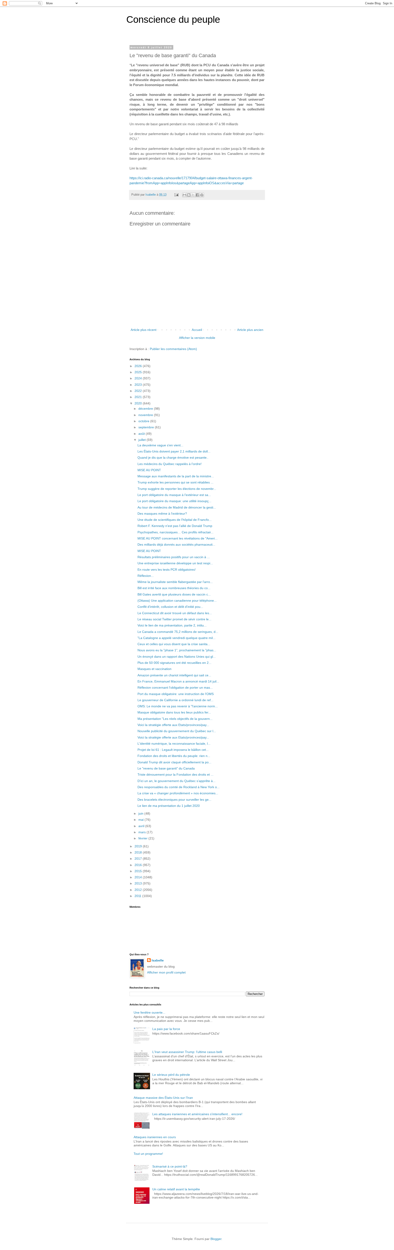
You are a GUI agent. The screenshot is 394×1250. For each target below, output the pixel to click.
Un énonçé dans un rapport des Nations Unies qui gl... (176, 656)
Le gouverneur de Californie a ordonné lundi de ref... (175, 700)
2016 (139, 865)
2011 (138, 896)
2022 (139, 391)
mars (142, 832)
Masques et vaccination (154, 669)
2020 (139, 403)
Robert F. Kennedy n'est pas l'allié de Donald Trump (174, 526)
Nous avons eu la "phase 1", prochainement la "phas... (176, 650)
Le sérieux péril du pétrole (171, 1074)
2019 (139, 846)
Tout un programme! (148, 1153)
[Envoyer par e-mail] (184, 195)
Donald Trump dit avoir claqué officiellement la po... (174, 762)
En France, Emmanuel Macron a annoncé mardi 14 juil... (178, 681)
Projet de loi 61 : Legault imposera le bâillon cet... (173, 750)
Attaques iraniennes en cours (155, 1137)
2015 (139, 871)
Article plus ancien (250, 330)
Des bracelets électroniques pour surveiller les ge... (174, 799)
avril (141, 826)
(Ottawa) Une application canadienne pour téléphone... (177, 600)
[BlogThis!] (189, 195)
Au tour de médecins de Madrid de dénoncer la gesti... (176, 507)
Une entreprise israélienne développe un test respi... (175, 563)
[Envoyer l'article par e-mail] (176, 194)
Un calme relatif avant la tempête (176, 1189)
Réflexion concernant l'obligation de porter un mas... (175, 687)
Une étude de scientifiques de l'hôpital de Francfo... (174, 519)
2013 (139, 883)
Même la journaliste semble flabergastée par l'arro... (175, 582)
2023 (139, 384)
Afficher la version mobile (197, 338)
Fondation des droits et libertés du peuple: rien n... (173, 756)
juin (141, 813)
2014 (139, 877)
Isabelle (158, 960)
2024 (139, 378)
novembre (146, 415)
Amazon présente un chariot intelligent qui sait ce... (174, 675)
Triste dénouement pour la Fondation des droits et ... (175, 774)
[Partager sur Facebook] (197, 195)
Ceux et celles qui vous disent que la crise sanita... (173, 644)
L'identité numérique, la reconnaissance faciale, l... (173, 743)
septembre (146, 427)
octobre (144, 421)
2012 (139, 890)
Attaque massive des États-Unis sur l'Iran (163, 1097)
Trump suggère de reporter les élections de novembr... (176, 489)
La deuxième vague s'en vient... (160, 445)
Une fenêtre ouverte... (149, 1012)
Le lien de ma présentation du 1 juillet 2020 (168, 806)
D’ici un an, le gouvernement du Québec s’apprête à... (176, 781)
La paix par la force (166, 1029)
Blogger (215, 1239)
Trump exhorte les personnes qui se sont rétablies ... (175, 482)
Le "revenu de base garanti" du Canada (166, 768)
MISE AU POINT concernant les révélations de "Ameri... (177, 538)
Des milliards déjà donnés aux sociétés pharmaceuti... (176, 544)
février (143, 838)
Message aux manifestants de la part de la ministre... (175, 476)
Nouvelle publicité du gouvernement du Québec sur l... (176, 731)
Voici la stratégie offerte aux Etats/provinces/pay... (173, 725)
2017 (139, 858)
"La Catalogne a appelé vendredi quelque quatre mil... (176, 638)
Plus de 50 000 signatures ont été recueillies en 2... (174, 663)
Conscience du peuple (173, 19)
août (142, 433)
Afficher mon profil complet (166, 972)
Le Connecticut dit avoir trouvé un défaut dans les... (174, 613)
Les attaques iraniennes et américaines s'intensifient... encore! (197, 1114)
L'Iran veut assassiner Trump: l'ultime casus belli (187, 1052)
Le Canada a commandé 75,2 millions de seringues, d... (177, 632)
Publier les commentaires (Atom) (173, 349)
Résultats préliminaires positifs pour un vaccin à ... (173, 557)
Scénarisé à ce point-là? (169, 1166)
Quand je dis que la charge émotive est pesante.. (172, 457)
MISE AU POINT (149, 470)
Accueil (197, 330)
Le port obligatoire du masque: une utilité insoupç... (174, 501)
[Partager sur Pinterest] (202, 195)
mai (141, 819)
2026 (139, 366)
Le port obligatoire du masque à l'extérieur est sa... (174, 495)
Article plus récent (143, 330)
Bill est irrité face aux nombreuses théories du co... (173, 588)
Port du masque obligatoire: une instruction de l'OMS (175, 694)
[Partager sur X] (193, 195)
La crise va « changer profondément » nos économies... (177, 793)
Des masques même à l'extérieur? (162, 513)
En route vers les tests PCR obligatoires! (166, 569)
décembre (146, 408)
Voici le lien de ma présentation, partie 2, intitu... (172, 625)
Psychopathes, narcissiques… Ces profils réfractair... (175, 532)
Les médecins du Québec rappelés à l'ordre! (169, 464)
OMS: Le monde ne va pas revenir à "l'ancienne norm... (177, 706)
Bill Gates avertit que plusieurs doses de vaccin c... (174, 594)
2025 (139, 372)
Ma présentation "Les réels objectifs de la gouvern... (175, 719)
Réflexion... (145, 576)
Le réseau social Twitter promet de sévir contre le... (174, 619)
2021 (139, 397)
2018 (139, 852)
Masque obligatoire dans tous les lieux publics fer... (174, 712)
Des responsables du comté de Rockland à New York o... (178, 787)
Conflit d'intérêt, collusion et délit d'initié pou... (170, 606)
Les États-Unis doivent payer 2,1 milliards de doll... (173, 451)
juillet (142, 440)
